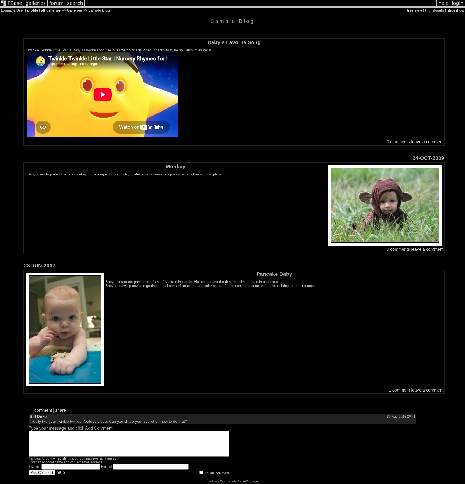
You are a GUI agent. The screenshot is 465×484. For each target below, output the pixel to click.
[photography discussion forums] (56, 6)
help (61, 472)
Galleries (74, 10)
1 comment (399, 390)
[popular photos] (260, 6)
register (62, 458)
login (48, 458)
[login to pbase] (457, 6)
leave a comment (427, 141)
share (60, 410)
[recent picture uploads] (36, 6)
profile (32, 10)
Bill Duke (38, 416)
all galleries (51, 10)
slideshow (455, 10)
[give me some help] (443, 6)
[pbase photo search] (75, 6)
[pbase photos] (12, 6)
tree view (414, 10)
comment (43, 410)
